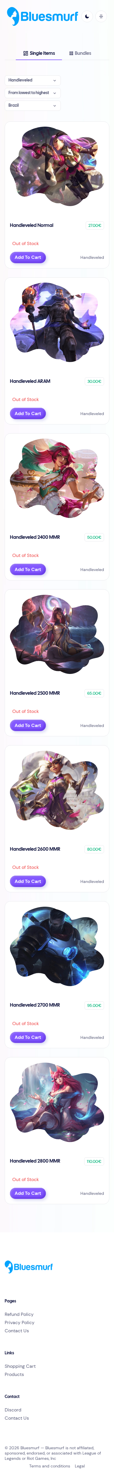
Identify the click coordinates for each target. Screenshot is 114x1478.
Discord (13, 1410)
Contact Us (17, 1331)
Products (14, 1374)
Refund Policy (19, 1314)
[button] (33, 80)
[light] (87, 16)
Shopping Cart (20, 1366)
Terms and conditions (49, 1466)
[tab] (39, 53)
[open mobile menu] (101, 16)
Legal (80, 1466)
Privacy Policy (19, 1322)
